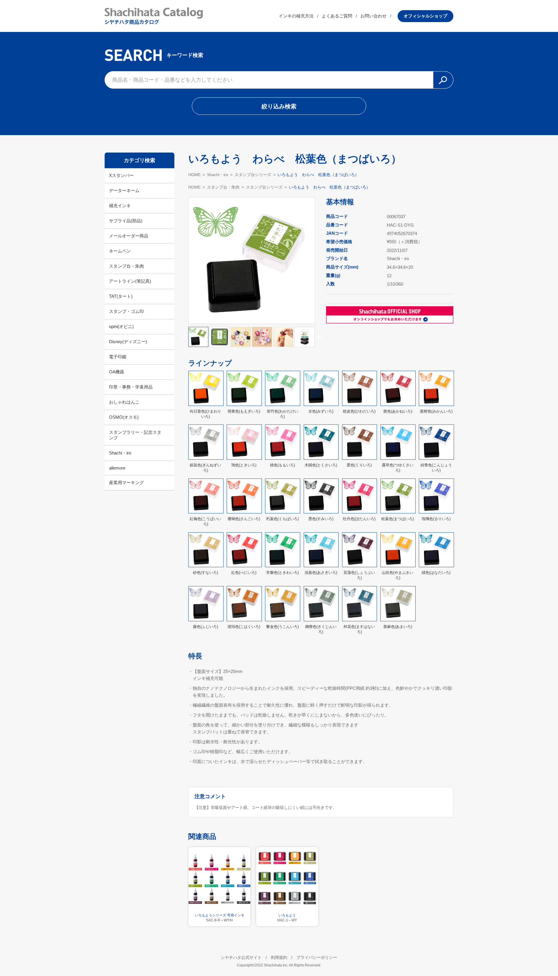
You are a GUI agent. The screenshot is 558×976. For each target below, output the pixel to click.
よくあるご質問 (337, 15)
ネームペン (120, 250)
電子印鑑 (117, 356)
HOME (194, 174)
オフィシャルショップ (425, 15)
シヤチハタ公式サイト (241, 957)
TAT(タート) (121, 296)
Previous (184, 337)
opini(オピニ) (121, 326)
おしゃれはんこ (124, 402)
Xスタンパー (121, 175)
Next (320, 337)
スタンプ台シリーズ (253, 174)
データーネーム (124, 190)
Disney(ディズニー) (128, 341)
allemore (117, 467)
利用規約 (279, 957)
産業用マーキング (126, 482)
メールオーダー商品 (128, 235)
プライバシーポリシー (316, 957)
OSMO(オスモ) (124, 417)
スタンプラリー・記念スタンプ (135, 435)
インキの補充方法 (296, 15)
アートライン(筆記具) (130, 281)
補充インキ (120, 205)
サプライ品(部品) (125, 220)
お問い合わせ (373, 15)
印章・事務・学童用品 (131, 386)
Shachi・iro (120, 452)
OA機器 (116, 371)
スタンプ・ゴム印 (126, 311)
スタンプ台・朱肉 (126, 266)
